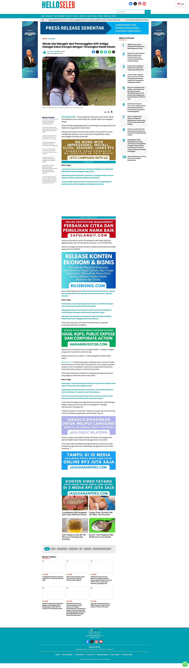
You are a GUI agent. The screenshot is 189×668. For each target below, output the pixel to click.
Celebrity (49, 16)
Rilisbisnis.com (67, 362)
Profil (95, 16)
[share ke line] (110, 53)
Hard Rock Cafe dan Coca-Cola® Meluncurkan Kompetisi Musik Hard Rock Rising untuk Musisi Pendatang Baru (136, 107)
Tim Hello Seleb (52, 51)
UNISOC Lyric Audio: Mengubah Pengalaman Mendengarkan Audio (136, 46)
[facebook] (131, 5)
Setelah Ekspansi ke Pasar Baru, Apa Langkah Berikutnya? (136, 158)
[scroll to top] (181, 665)
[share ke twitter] (98, 53)
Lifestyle (82, 16)
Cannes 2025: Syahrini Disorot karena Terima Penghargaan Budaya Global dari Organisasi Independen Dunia (86, 183)
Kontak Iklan (127, 655)
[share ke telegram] (106, 53)
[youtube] (145, 5)
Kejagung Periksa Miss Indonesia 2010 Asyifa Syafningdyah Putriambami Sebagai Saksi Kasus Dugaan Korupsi (86, 311)
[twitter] (135, 5)
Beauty (69, 16)
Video (114, 16)
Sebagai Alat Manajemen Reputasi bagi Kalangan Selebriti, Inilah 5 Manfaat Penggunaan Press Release (87, 317)
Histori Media (67, 655)
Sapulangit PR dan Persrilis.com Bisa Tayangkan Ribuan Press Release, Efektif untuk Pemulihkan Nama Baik (78, 20)
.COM (73, 117)
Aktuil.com (102, 649)
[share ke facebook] (94, 53)
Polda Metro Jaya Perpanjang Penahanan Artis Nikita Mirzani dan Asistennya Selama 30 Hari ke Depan (87, 305)
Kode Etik (90, 655)
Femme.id (110, 649)
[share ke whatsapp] (102, 53)
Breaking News (62, 549)
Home (43, 16)
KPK (81, 549)
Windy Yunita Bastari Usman (102, 549)
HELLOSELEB (66, 117)
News (101, 16)
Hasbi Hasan (73, 549)
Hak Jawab (115, 655)
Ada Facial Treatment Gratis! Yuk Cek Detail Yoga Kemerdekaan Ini (135, 68)
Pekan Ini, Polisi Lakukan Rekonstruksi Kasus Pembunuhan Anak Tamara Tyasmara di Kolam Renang (136, 57)
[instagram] (140, 5)
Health (75, 16)
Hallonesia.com (93, 649)
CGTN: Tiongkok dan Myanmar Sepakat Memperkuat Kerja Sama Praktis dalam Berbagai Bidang (136, 120)
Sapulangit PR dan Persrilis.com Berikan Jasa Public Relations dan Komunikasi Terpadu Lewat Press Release (87, 391)
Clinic (89, 16)
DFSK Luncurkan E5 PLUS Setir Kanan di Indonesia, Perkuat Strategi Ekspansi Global (136, 132)
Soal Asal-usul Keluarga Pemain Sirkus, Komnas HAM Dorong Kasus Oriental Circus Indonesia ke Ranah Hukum (87, 397)
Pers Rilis (107, 16)
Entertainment (59, 16)
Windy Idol (87, 549)
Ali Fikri (53, 549)
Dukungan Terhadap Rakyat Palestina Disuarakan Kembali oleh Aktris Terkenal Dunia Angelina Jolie (88, 384)
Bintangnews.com (81, 649)
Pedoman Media (102, 655)
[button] (105, 112)
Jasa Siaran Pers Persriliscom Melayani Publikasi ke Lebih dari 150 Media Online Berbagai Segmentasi (87, 170)
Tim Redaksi (79, 655)
